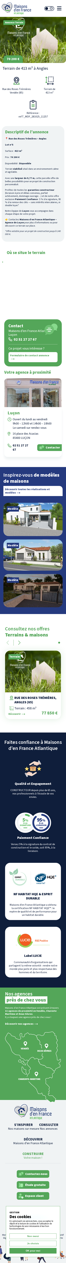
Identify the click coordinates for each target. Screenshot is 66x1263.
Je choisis (33, 1243)
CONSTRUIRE (33, 1155)
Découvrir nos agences (19, 1024)
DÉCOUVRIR (33, 1141)
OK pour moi (33, 1250)
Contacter (53, 447)
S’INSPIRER (23, 1126)
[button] (62, 59)
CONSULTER (48, 1126)
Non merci (33, 1236)
